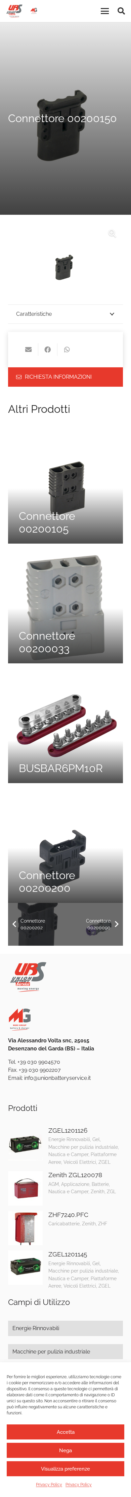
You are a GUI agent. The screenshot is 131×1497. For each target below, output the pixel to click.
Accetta (66, 1432)
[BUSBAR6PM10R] (65, 726)
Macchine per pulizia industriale (51, 1351)
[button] (104, 11)
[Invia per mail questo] (28, 349)
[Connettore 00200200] (65, 845)
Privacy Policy (49, 1484)
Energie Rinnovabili (35, 1328)
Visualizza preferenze (65, 1469)
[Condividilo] (48, 349)
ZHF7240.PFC (68, 1214)
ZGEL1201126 (67, 1130)
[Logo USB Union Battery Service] (14, 11)
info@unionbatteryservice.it (57, 1078)
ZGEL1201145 (67, 1254)
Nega (65, 1450)
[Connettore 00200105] (65, 486)
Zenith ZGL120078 (75, 1175)
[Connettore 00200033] (65, 606)
